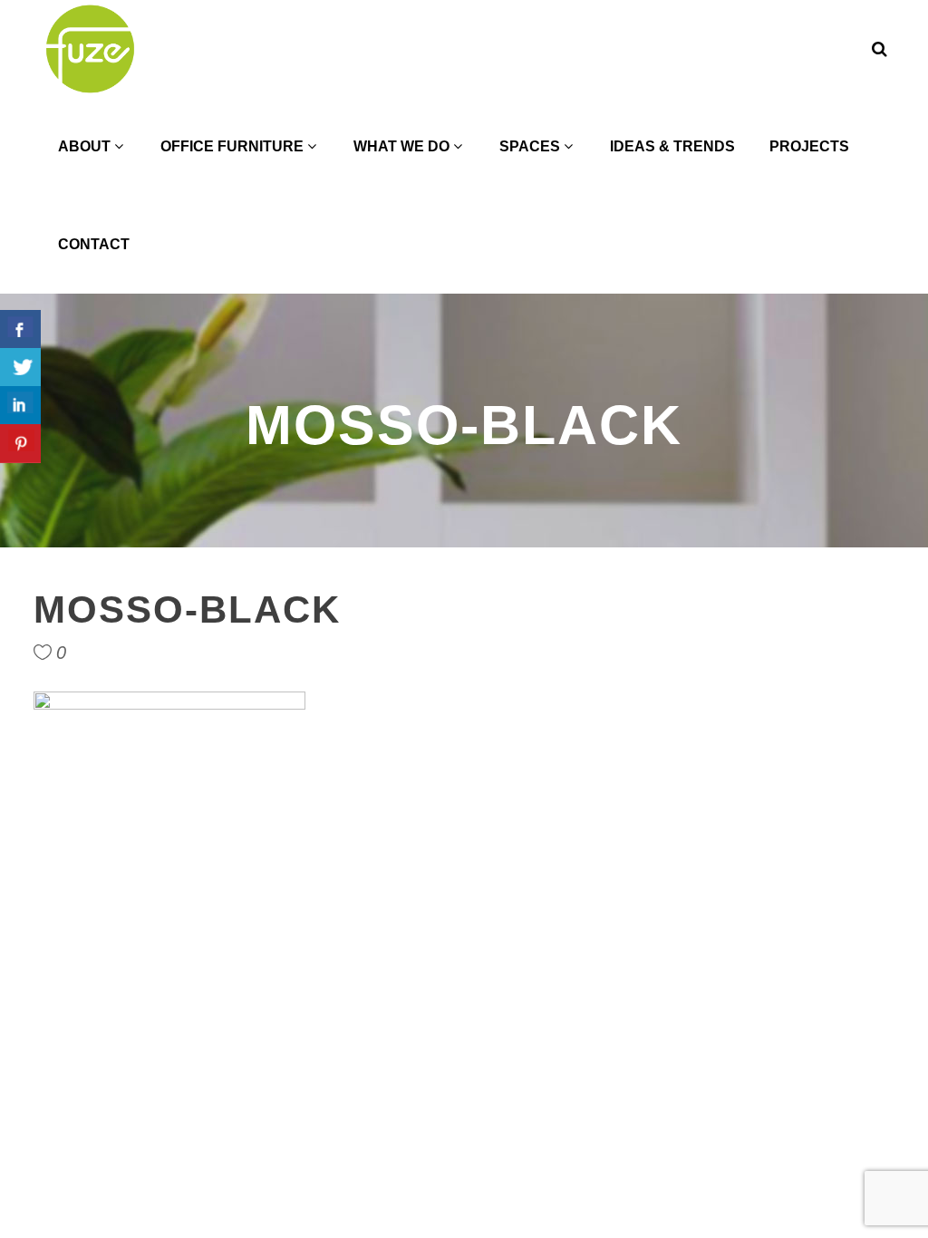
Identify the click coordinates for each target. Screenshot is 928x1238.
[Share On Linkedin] (20, 405)
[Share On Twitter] (20, 367)
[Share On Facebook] (20, 329)
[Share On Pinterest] (20, 443)
